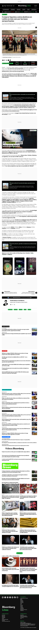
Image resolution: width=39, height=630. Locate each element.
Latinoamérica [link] (34, 9)
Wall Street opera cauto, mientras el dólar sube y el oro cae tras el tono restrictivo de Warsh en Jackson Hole (16, 394)
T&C (21, 618)
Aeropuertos (10, 309)
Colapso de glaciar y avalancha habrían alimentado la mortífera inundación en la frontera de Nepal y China (16, 471)
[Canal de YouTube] (7, 597)
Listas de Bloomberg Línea (6, 621)
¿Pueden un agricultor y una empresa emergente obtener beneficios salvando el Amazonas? (15, 475)
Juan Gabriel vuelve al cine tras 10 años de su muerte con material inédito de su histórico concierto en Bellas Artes (28, 570)
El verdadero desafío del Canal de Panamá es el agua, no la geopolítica (16, 439)
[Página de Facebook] (3, 597)
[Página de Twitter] (5, 597)
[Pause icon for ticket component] (2, 11)
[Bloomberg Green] (19, 466)
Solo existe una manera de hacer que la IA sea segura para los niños (15, 445)
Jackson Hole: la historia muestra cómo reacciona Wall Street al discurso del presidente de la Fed (16, 429)
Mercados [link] (18, 9)
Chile (21, 603)
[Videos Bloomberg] (19, 448)
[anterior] (3, 293)
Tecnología (22, 617)
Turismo (29, 309)
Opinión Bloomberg (6, 436)
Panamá (21, 606)
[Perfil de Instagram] (10, 597)
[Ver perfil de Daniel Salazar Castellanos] (6, 303)
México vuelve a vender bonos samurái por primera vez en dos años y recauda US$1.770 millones (10, 497)
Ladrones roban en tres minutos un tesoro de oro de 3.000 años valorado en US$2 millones (28, 531)
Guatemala (22, 610)
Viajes (25, 309)
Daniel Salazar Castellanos (7, 57)
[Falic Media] (35, 7)
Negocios (20, 309)
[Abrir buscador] (5, 6)
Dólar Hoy (3, 616)
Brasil (21, 599)
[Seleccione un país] (14, 6)
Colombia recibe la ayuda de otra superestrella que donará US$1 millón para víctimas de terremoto (28, 548)
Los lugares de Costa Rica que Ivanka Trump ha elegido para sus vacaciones (10, 586)
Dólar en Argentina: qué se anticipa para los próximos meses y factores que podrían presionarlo (15, 403)
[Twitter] (12, 304)
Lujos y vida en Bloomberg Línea (10, 556)
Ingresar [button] (35, 5)
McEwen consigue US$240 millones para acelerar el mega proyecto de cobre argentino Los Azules (28, 293)
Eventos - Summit (22, 622)
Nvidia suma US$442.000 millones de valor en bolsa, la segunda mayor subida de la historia (10, 548)
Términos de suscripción (24, 616)
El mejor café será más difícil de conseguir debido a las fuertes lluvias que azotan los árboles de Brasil (15, 479)
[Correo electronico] (10, 304)
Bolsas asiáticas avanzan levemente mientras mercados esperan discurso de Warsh (28, 514)
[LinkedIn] (14, 304)
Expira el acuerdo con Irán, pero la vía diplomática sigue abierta (16, 451)
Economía (15, 309)
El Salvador (22, 608)
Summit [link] (24, 9)
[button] (36, 27)
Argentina (21, 600)
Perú (21, 604)
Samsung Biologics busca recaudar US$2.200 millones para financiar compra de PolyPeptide (15, 372)
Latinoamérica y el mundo (24, 598)
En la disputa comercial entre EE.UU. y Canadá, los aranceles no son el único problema (19, 442)
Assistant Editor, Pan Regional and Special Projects (18, 302)
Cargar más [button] (19, 553)
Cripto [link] (28, 9)
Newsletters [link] (13, 9)
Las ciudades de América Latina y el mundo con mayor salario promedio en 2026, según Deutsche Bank (15, 330)
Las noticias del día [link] (6, 9)
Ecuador (21, 605)
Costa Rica (22, 607)
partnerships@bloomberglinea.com (25, 623)
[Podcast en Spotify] (17, 597)
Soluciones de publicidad (24, 625)
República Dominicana (23, 609)
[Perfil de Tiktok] (15, 597)
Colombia (4, 14)
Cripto (3, 618)
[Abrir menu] (3, 6)
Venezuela (21, 602)
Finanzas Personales (5, 619)
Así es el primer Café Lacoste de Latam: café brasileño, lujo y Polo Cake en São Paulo (10, 569)
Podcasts (3, 620)
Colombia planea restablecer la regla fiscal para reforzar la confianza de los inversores (10, 293)
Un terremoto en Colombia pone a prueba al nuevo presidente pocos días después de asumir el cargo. (15, 456)
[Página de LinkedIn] (12, 597)
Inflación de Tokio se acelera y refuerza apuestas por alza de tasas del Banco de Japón (10, 531)
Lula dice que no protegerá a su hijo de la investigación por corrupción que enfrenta (28, 497)
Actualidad (3, 617)
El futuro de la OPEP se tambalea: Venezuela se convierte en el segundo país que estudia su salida (16, 424)
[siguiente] (36, 293)
